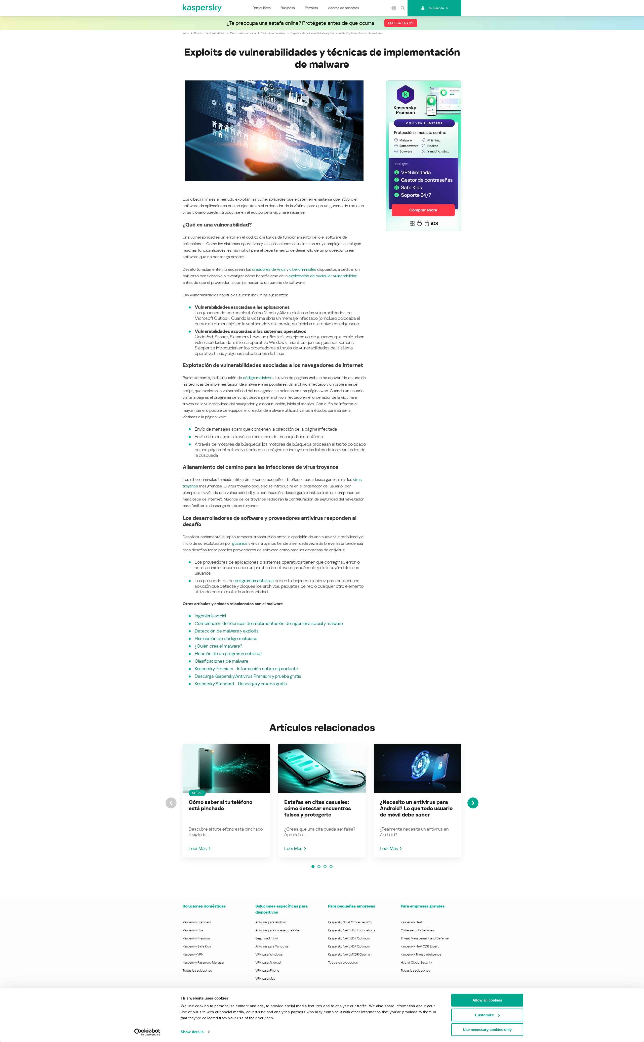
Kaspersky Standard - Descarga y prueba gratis (241, 683)
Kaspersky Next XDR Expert (420, 946)
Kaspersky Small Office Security (350, 922)
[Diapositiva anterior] (171, 803)
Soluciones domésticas (204, 906)
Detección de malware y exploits (227, 630)
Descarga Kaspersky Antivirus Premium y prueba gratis (248, 676)
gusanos (239, 543)
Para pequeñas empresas (351, 906)
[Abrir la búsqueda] (402, 8)
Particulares (262, 8)
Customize (484, 1015)
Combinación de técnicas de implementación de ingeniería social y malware (269, 623)
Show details (192, 1032)
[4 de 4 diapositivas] (331, 867)
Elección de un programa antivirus (228, 653)
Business (288, 8)
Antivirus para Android (271, 922)
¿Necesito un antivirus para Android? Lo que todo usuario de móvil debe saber (416, 808)
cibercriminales (302, 269)
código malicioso (257, 377)
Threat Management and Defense (425, 938)
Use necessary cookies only (487, 1029)
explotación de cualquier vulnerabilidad (323, 276)
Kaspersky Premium (196, 938)
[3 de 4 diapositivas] (325, 867)
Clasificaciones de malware (221, 661)
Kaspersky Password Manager (203, 962)
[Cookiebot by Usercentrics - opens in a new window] (147, 1032)
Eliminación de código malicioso (226, 638)
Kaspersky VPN (193, 954)
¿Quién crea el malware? (218, 646)
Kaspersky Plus (193, 930)
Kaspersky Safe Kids (197, 946)
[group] (226, 800)
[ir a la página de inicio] (202, 8)
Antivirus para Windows (271, 946)
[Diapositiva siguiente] (473, 803)
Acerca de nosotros (343, 8)
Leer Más (198, 848)
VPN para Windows (269, 954)
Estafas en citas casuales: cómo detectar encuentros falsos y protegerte (317, 808)
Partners (311, 8)
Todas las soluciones (197, 970)
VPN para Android (268, 962)
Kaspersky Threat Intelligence (421, 954)
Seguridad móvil (266, 938)
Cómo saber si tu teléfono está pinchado (220, 805)
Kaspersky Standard (197, 922)
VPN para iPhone (267, 970)
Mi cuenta (436, 8)
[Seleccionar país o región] (394, 8)
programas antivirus (254, 580)
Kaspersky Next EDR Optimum (349, 938)
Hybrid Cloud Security (416, 962)
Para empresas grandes (423, 906)
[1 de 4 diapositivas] (313, 867)
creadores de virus (269, 269)
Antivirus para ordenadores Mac (278, 930)
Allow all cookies (487, 1000)
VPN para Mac (265, 978)
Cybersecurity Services (417, 930)
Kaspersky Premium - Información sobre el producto (246, 668)
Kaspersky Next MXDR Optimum (350, 954)
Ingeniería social (210, 615)
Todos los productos (343, 962)
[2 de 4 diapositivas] (319, 867)
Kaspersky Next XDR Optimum (349, 946)
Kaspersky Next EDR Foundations (351, 930)
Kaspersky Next (411, 922)
